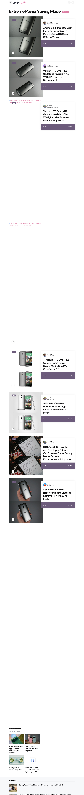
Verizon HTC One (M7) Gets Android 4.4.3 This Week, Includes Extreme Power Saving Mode (56, 116)
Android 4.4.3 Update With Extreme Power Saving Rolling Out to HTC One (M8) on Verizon (57, 32)
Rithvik (50, 484)
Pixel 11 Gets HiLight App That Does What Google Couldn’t (16, 750)
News (14, 20)
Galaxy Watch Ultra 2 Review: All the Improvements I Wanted (41, 785)
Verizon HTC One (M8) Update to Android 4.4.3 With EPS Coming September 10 (56, 75)
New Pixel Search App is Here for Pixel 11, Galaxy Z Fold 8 (32, 770)
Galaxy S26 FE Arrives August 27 (15, 769)
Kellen (50, 22)
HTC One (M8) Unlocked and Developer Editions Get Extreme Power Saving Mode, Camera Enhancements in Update (57, 453)
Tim (50, 65)
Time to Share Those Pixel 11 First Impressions (31, 749)
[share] (13, 52)
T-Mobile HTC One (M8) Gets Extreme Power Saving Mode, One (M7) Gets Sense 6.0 (56, 364)
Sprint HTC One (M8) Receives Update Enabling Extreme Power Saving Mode (57, 494)
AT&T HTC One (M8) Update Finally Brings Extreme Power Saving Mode (55, 408)
